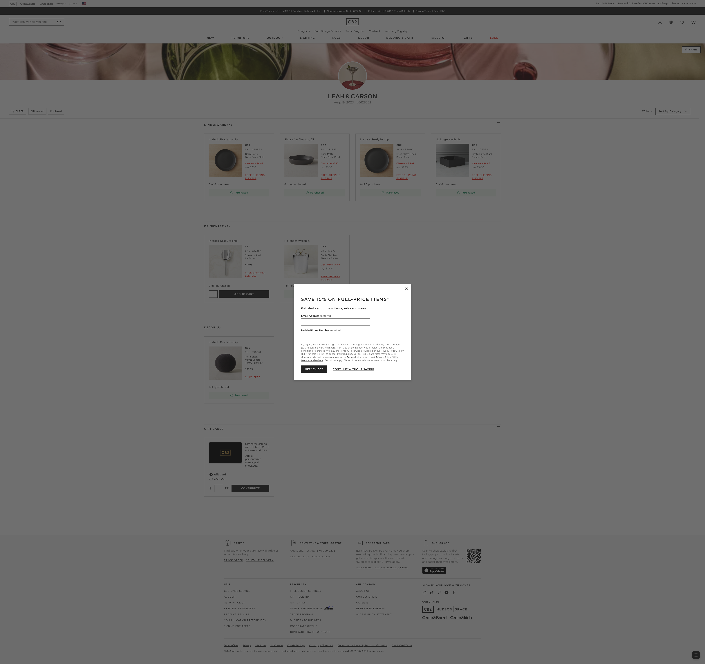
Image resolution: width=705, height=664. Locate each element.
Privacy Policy (383, 357)
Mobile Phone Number (321, 330)
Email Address (316, 316)
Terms (350, 357)
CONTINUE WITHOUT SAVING (353, 369)
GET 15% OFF (314, 369)
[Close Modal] (406, 289)
